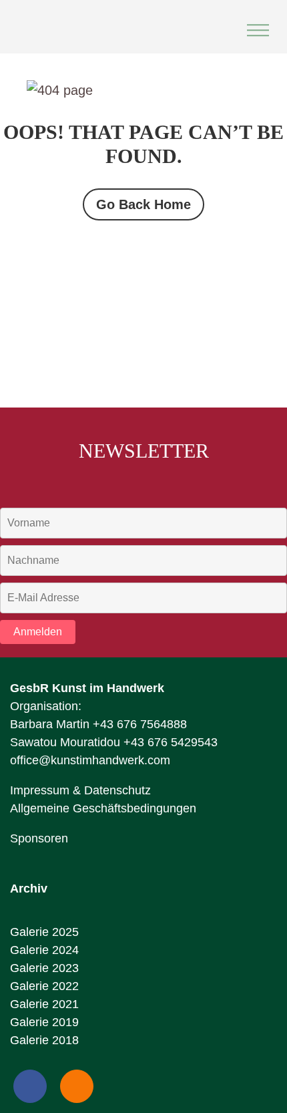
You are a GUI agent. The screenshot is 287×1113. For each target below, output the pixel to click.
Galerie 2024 (44, 950)
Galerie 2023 (44, 968)
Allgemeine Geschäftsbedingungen (103, 808)
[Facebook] (30, 1086)
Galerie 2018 (44, 1040)
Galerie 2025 (44, 932)
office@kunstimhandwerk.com (90, 760)
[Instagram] (76, 1086)
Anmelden (37, 631)
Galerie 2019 (44, 1022)
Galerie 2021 (44, 1004)
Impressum (39, 790)
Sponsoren (39, 838)
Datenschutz (117, 790)
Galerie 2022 (44, 986)
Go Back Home (143, 204)
